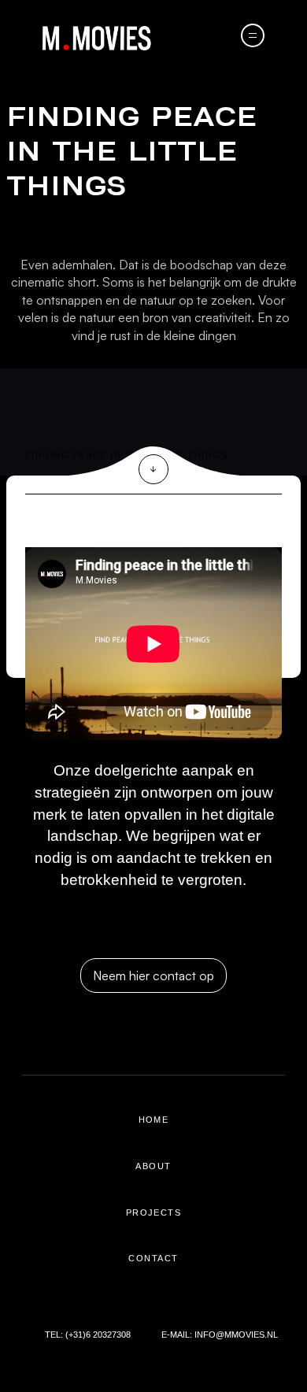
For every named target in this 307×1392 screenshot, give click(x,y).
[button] (252, 35)
